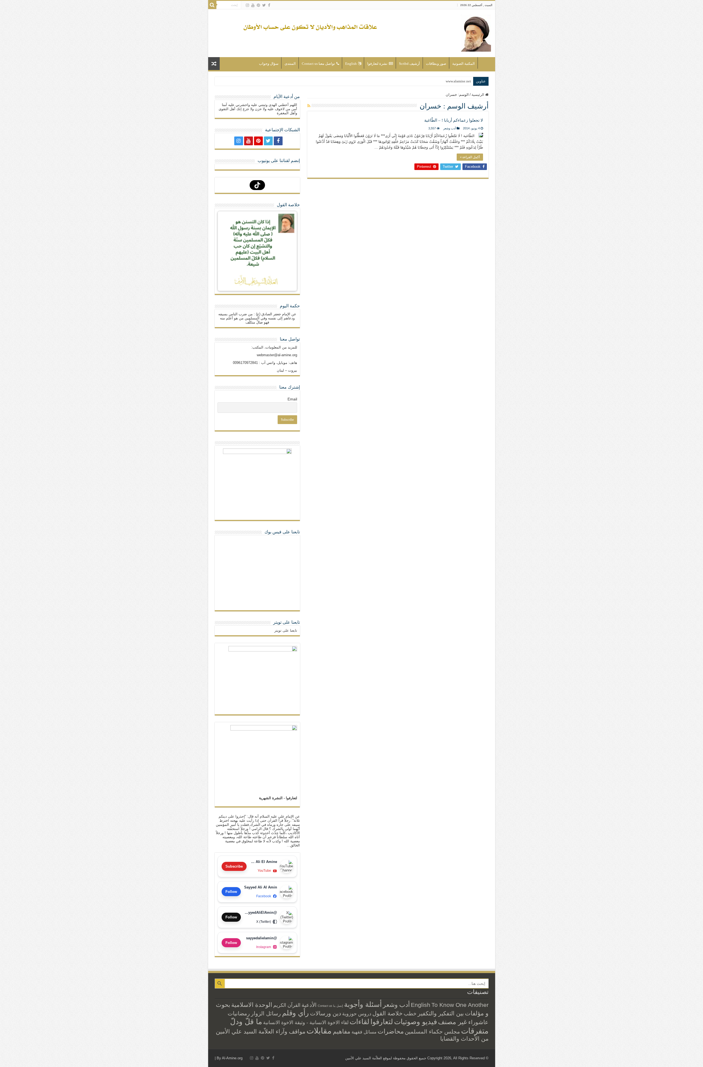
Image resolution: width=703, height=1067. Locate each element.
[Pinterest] (258, 5)
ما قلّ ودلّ (246, 1021)
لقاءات (359, 1022)
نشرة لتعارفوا (377, 64)
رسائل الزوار (266, 1013)
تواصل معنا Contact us (318, 64)
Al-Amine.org (232, 1058)
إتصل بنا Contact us (330, 1005)
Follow (231, 892)
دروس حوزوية (356, 1013)
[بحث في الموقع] (212, 5)
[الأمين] (476, 32)
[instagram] (247, 5)
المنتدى (290, 64)
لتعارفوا (381, 1022)
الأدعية (309, 1005)
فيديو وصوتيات (415, 1022)
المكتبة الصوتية (463, 64)
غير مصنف (452, 1022)
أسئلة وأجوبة (363, 1004)
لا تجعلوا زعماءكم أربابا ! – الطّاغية (453, 120)
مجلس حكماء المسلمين (432, 1032)
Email (292, 399)
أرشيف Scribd (409, 64)
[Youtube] (253, 5)
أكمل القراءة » (470, 157)
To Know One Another (460, 1005)
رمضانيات (239, 1013)
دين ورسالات (325, 1013)
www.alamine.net (458, 81)
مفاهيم (341, 1031)
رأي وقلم (295, 1013)
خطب (410, 1013)
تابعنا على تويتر (286, 622)
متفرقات (475, 1030)
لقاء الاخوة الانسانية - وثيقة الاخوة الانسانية (305, 1022)
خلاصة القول (387, 1013)
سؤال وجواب (268, 64)
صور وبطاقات (436, 64)
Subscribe (234, 866)
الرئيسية (485, 63)
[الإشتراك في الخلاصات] (308, 106)
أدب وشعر (449, 128)
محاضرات (391, 1031)
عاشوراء (478, 1022)
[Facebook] (269, 5)
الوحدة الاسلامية (251, 1004)
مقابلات (319, 1030)
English (351, 64)
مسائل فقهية (364, 1032)
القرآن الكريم (286, 1005)
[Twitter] (264, 5)
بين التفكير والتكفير (441, 1013)
